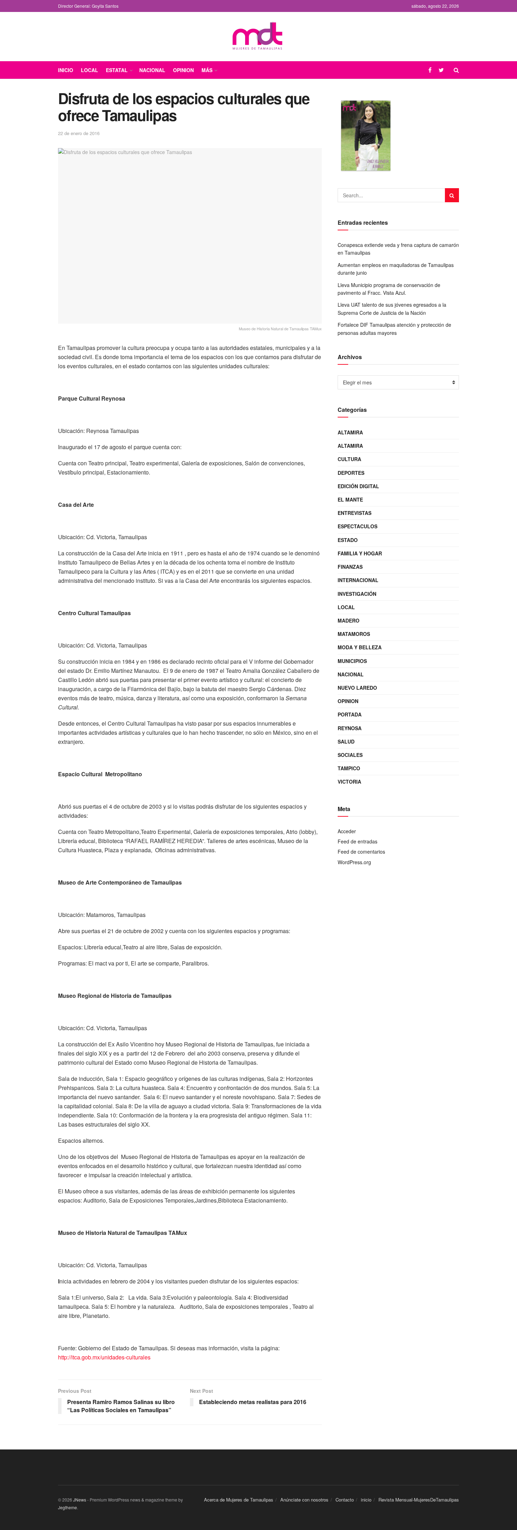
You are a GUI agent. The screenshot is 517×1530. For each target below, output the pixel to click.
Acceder (347, 831)
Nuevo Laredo (357, 687)
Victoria (349, 781)
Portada (350, 714)
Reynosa (350, 728)
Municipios (352, 660)
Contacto (345, 1499)
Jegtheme (67, 1507)
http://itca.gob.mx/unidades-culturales (104, 1357)
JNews (79, 1500)
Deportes (351, 472)
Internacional (358, 580)
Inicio (65, 70)
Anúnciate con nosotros (304, 1499)
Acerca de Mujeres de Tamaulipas (238, 1499)
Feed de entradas (357, 841)
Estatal (117, 70)
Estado (348, 539)
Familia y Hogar (360, 553)
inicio (366, 1499)
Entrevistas (354, 512)
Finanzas (350, 566)
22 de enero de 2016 (79, 133)
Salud (346, 741)
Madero (348, 620)
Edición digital (358, 486)
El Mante (350, 499)
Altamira (350, 432)
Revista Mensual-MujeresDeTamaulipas (418, 1499)
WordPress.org (354, 862)
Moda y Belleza (360, 647)
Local (89, 70)
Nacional (152, 70)
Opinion (183, 70)
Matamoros (354, 633)
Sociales (350, 754)
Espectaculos (357, 526)
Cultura (349, 459)
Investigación (357, 593)
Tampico (349, 768)
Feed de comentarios (361, 851)
